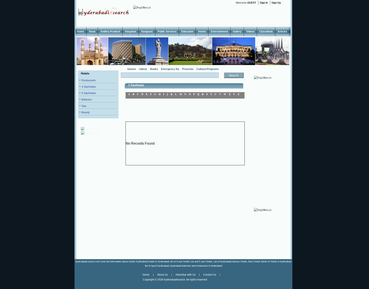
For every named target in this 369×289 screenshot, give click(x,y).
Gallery (237, 31)
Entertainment (219, 31)
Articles (282, 31)
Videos (250, 31)
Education (187, 31)
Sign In (264, 2)
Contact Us (209, 274)
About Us (162, 274)
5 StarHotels (89, 93)
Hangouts (147, 31)
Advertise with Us (186, 274)
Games (131, 69)
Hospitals (130, 31)
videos (143, 69)
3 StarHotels (89, 86)
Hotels (202, 31)
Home (80, 31)
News (92, 31)
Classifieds (266, 31)
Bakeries (87, 99)
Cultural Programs (207, 69)
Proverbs (187, 69)
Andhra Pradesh (110, 31)
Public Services (167, 31)
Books (154, 69)
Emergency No (170, 69)
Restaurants (89, 80)
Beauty (86, 112)
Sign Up (276, 2)
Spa (84, 106)
